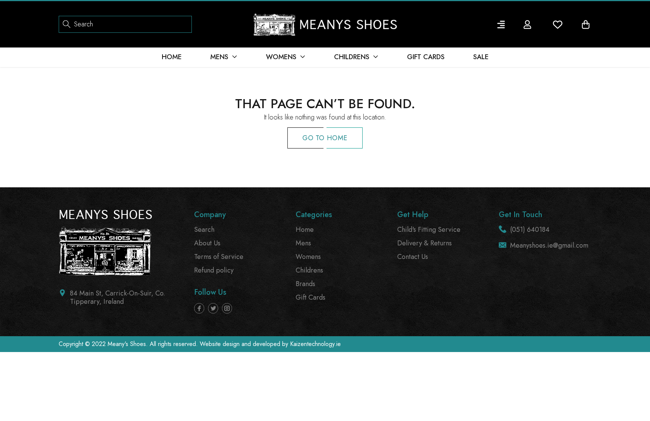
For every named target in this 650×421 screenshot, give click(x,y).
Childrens (309, 270)
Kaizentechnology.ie (315, 344)
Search (204, 229)
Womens (308, 257)
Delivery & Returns (424, 243)
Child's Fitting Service (428, 229)
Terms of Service (218, 257)
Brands (305, 284)
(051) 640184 (530, 229)
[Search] (67, 23)
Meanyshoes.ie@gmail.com (549, 245)
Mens (303, 243)
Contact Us (412, 257)
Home (305, 229)
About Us (207, 243)
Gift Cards (310, 297)
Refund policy (214, 270)
